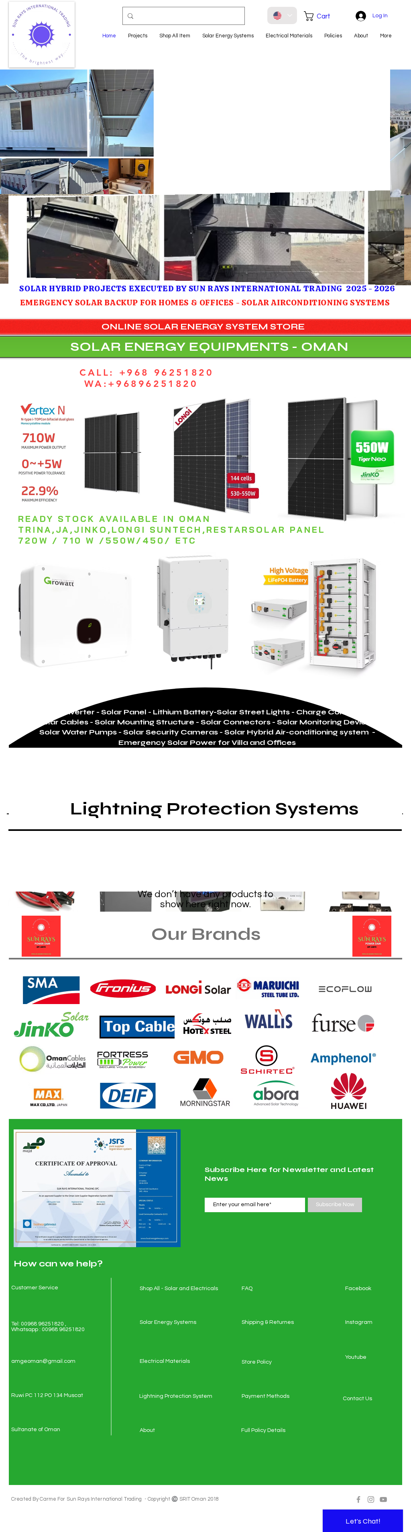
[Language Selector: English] (282, 15)
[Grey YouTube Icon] (383, 1499)
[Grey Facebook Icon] (358, 1499)
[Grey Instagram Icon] (370, 1499)
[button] (323, 16)
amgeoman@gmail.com (43, 1361)
